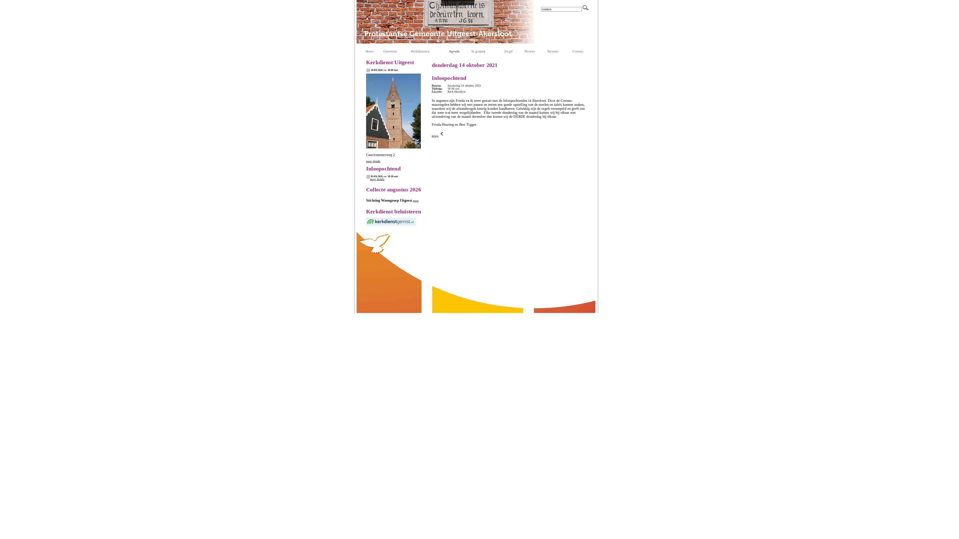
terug (435, 135)
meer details (373, 161)
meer (416, 200)
